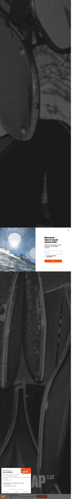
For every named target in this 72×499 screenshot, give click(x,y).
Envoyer (53, 261)
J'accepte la (51, 256)
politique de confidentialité (51, 256)
